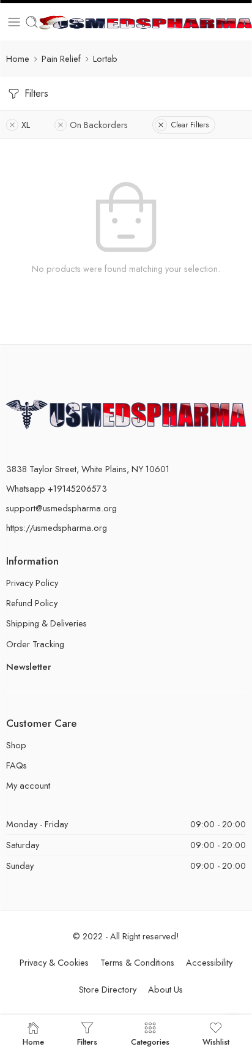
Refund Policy (31, 602)
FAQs (16, 765)
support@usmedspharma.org (61, 508)
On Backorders (99, 124)
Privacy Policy (32, 582)
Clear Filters (190, 124)
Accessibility (209, 962)
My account (28, 785)
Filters (34, 93)
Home (17, 58)
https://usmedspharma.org (56, 527)
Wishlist (215, 1041)
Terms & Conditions (137, 962)
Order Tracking (35, 643)
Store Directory (107, 989)
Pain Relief (61, 58)
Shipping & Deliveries (46, 623)
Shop (16, 744)
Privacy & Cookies (54, 962)
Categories (150, 1041)
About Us (165, 989)
